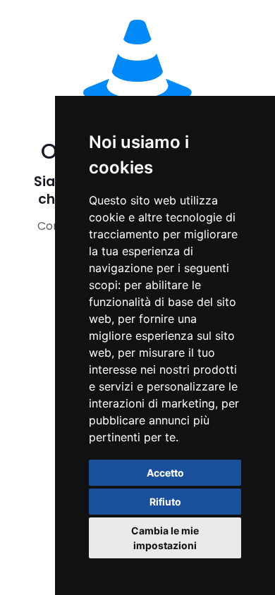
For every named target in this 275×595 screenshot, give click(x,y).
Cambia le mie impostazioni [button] (165, 538)
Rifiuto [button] (165, 502)
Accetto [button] (165, 473)
